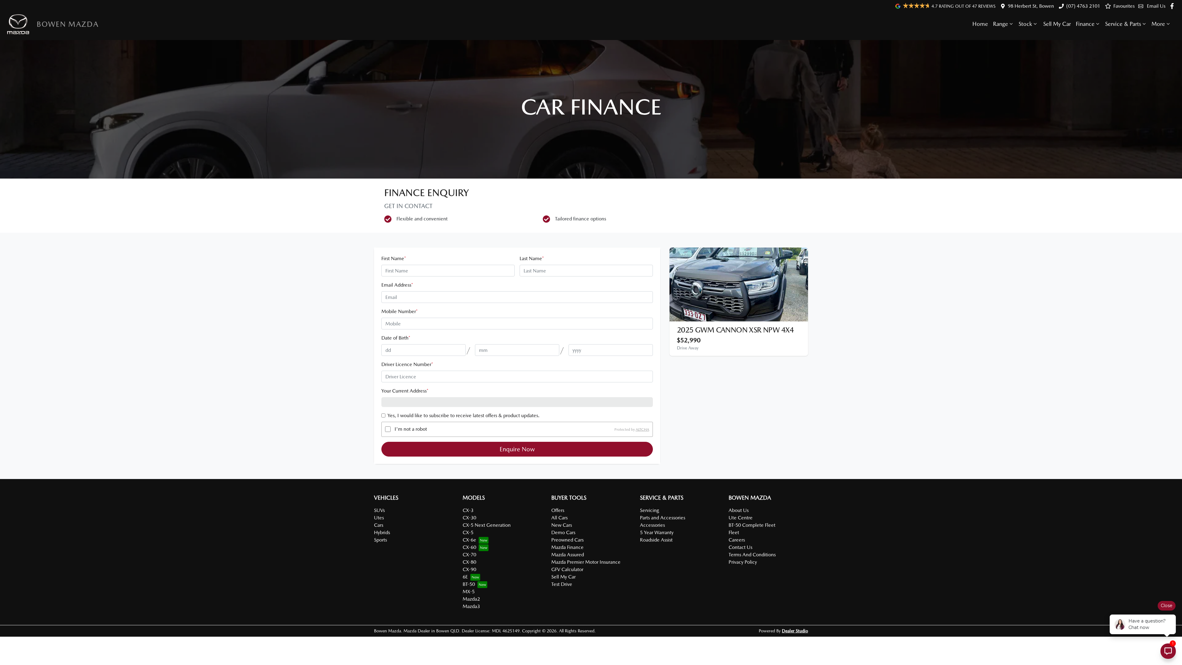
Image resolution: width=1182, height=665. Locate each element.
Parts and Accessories (662, 518)
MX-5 (469, 591)
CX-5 (468, 532)
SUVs (379, 510)
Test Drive (561, 584)
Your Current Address (404, 391)
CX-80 (469, 562)
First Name (393, 258)
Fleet (734, 532)
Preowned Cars (567, 540)
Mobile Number (399, 311)
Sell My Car (1057, 24)
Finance (1085, 24)
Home (980, 24)
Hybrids (382, 532)
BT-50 (469, 584)
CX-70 (469, 555)
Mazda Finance (567, 547)
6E (465, 577)
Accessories (652, 525)
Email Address (397, 285)
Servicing (649, 510)
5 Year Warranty (656, 532)
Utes (379, 518)
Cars (378, 525)
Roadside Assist (656, 540)
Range (1000, 24)
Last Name (532, 258)
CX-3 (468, 510)
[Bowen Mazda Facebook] (1173, 6)
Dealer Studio (795, 630)
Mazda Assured (567, 555)
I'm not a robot (411, 429)
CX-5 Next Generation (487, 525)
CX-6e (469, 540)
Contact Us (740, 547)
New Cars (561, 525)
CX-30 (469, 518)
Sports (380, 540)
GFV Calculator (567, 569)
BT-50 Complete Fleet (752, 525)
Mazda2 (471, 599)
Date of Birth (395, 338)
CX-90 (469, 569)
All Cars (559, 518)
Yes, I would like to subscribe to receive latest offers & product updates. (464, 415)
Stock (1025, 24)
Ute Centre (741, 518)
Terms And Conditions (752, 555)
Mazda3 (471, 606)
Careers (737, 540)
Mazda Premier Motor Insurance (586, 562)
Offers (557, 510)
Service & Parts (1123, 24)
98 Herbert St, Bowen (1031, 6)
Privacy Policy (743, 562)
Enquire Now (517, 449)
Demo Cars (563, 532)
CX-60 (469, 547)
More (1158, 24)
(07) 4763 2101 (1083, 6)
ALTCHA (642, 429)
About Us (739, 510)
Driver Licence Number (407, 364)
